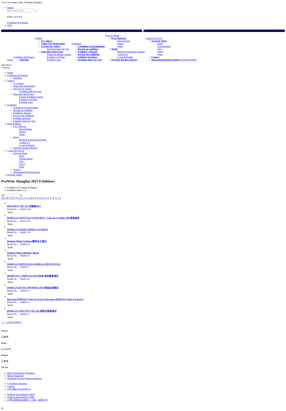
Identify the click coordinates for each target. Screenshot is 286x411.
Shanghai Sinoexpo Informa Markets (24, 378)
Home (10, 60)
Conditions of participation (91, 46)
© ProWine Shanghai (17, 383)
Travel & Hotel (158, 41)
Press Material (118, 38)
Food (159, 54)
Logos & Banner (125, 57)
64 (17, 322)
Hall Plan (24, 60)
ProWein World (189, 60)
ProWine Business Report (124, 60)
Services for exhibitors (89, 54)
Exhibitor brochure (87, 57)
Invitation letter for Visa (58, 49)
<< (2, 322)
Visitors (38, 38)
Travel (160, 51)
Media (114, 49)
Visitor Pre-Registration (53, 43)
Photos (120, 43)
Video (120, 46)
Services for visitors (50, 46)
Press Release (123, 41)
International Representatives (166, 60)
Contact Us (122, 54)
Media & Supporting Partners (131, 51)
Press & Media (112, 35)
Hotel (160, 43)
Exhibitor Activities (56, 57)
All (2, 198)
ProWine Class (54, 60)
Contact (155, 57)
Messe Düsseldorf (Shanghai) (21, 373)
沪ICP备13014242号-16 (19, 389)
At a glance (46, 41)
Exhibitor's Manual (87, 51)
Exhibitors (76, 43)
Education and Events (52, 51)
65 (19, 322)
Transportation (164, 46)
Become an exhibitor (88, 49)
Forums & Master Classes (59, 54)
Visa (159, 49)
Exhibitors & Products (17, 22)
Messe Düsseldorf (15, 376)
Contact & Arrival (153, 38)
